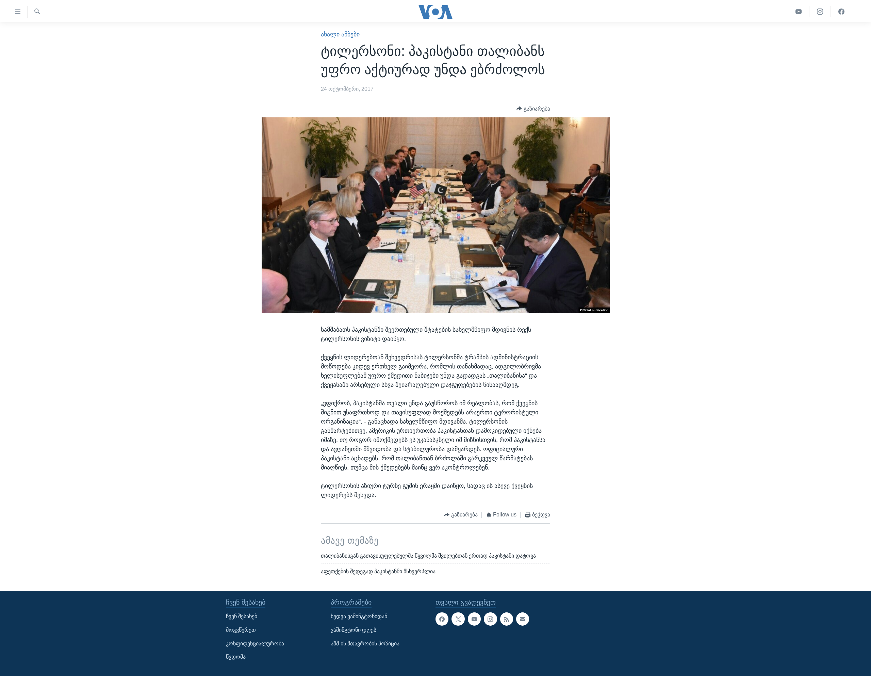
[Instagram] (820, 11)
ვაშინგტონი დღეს (353, 630)
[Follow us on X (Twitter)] (457, 619)
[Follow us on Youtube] (474, 619)
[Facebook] (841, 11)
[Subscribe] (522, 619)
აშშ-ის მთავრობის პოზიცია (365, 643)
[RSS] (506, 619)
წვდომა (236, 657)
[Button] (533, 108)
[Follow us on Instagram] (490, 619)
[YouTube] (798, 11)
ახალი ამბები (340, 34)
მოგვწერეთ (241, 630)
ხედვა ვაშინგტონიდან (359, 617)
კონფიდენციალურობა (255, 643)
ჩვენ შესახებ (241, 617)
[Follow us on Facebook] (442, 619)
